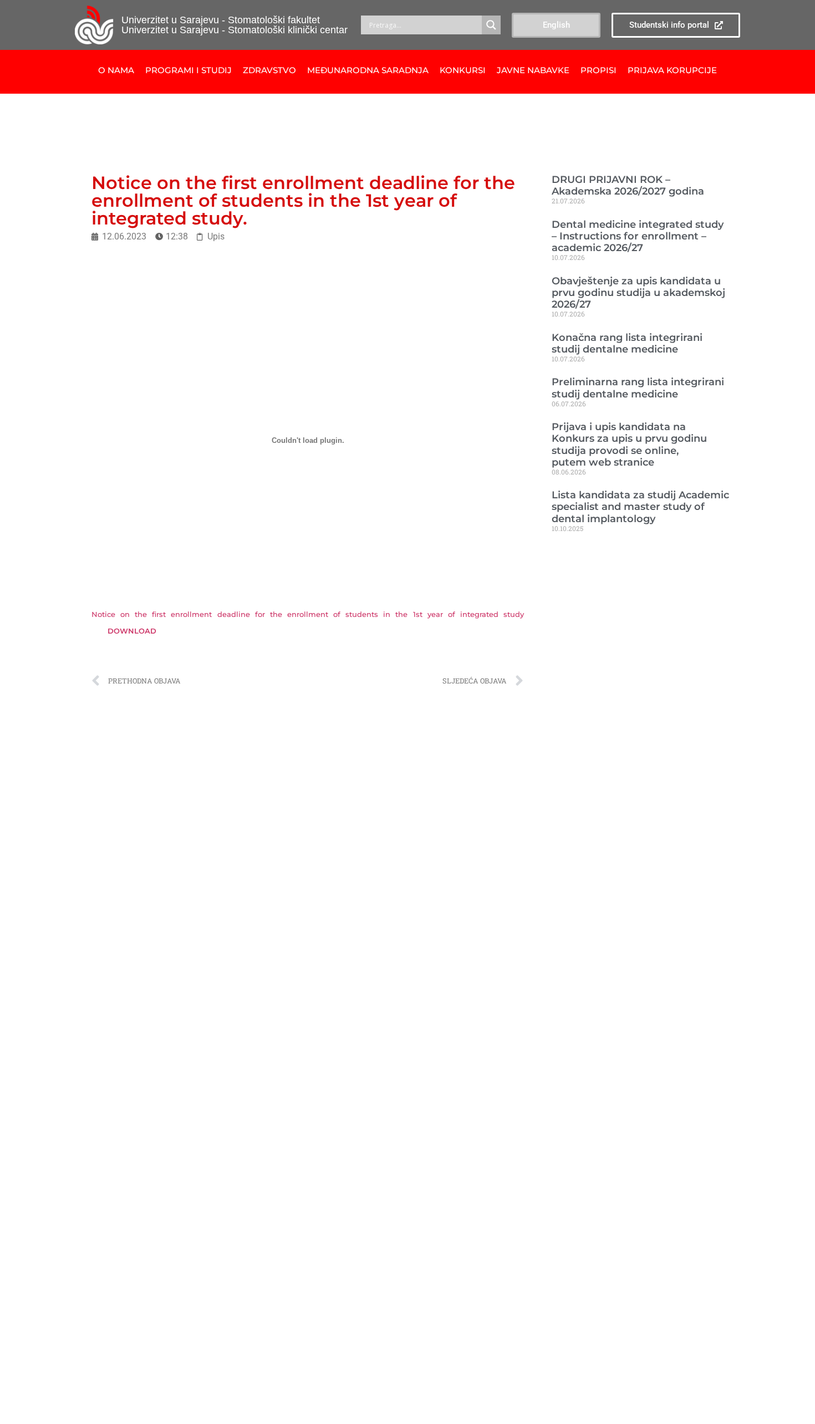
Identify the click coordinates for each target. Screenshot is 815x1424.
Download (132, 631)
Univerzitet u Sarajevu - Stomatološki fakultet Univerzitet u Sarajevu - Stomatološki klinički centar (234, 24)
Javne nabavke (533, 70)
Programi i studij (188, 70)
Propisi (598, 70)
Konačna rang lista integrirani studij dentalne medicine (627, 343)
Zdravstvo (269, 70)
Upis (216, 236)
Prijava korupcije (672, 70)
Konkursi (463, 70)
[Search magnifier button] (491, 25)
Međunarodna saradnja (368, 70)
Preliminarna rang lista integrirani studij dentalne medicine (638, 387)
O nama (116, 70)
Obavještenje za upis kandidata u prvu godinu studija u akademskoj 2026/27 (638, 292)
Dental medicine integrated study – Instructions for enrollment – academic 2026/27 (638, 235)
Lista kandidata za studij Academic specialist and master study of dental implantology (640, 506)
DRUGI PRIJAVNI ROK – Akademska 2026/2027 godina (628, 185)
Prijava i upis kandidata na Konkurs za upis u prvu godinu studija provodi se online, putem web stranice (629, 444)
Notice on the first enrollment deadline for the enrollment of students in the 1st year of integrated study (307, 614)
